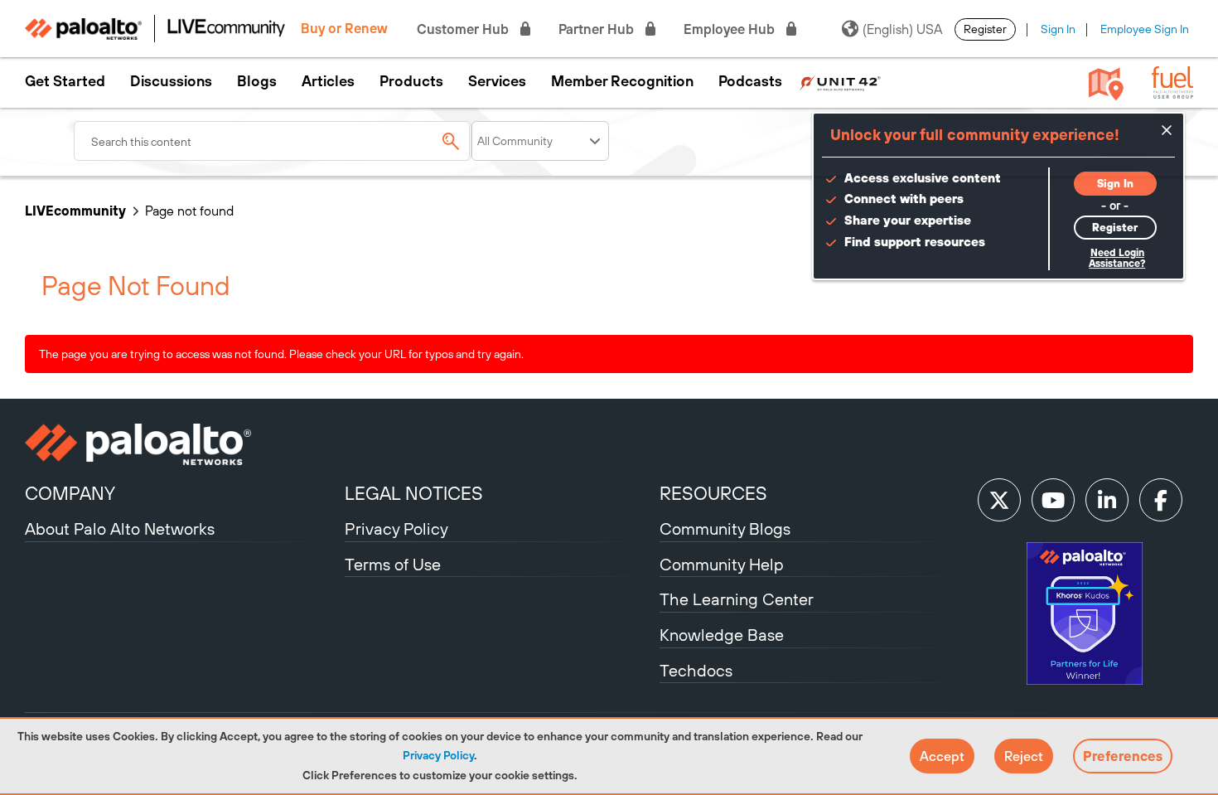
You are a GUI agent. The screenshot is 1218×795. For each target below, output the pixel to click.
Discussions (171, 81)
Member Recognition (622, 81)
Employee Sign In (1144, 29)
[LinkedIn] (1107, 499)
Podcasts (750, 81)
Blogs (257, 81)
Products (411, 81)
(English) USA (902, 29)
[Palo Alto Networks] (183, 444)
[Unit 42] (840, 81)
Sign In (1058, 29)
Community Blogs (725, 528)
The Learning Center (737, 598)
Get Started (65, 81)
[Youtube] (1053, 499)
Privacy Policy (438, 755)
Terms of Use (393, 564)
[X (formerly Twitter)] (999, 499)
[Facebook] (1160, 499)
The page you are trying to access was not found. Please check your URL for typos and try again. (281, 354)
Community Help (722, 564)
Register (985, 29)
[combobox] (272, 141)
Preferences (1122, 756)
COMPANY (70, 493)
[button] (942, 756)
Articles (328, 81)
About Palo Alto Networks (120, 528)
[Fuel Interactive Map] (1106, 83)
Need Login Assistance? (1117, 258)
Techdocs (696, 670)
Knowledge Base (722, 634)
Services (497, 81)
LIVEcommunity (75, 210)
